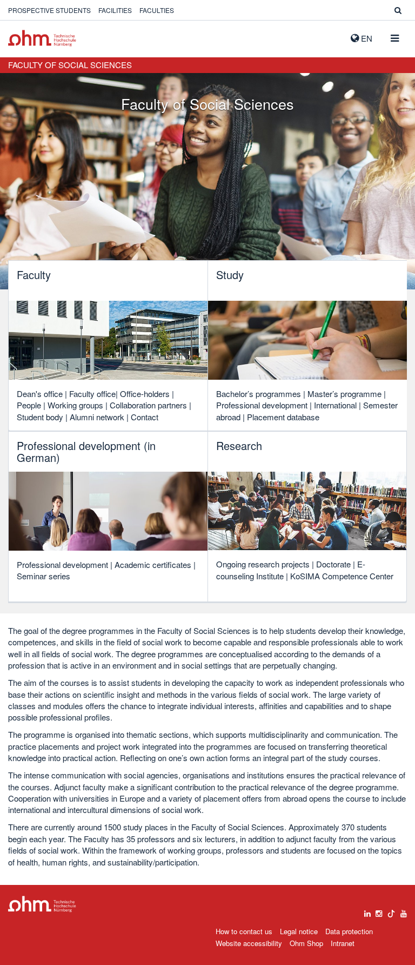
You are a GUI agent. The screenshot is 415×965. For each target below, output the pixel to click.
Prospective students (49, 10)
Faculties (156, 10)
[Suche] (397, 10)
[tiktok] (391, 911)
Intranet (342, 943)
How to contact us (244, 931)
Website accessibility (249, 943)
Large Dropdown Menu (42, 904)
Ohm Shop (306, 943)
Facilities (115, 10)
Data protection (349, 931)
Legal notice (299, 931)
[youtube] (403, 911)
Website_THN (42, 38)
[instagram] (379, 911)
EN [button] (365, 38)
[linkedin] (367, 911)
